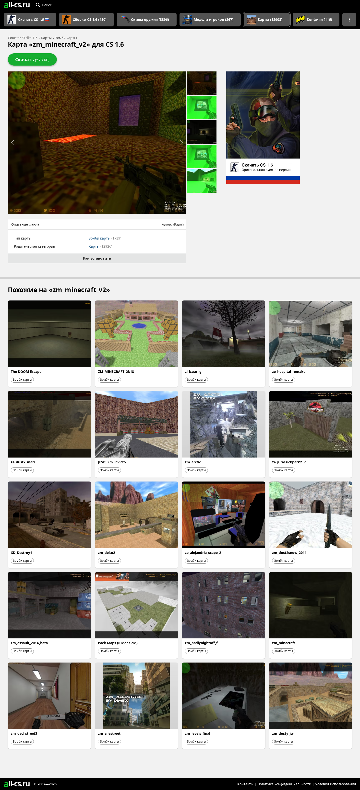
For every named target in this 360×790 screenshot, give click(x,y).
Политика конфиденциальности (284, 784)
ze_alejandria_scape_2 (203, 552)
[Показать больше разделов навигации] (349, 19)
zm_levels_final (197, 733)
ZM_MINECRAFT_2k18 (116, 371)
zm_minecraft (283, 643)
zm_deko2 (106, 552)
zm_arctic (193, 462)
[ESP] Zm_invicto (112, 462)
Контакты (245, 784)
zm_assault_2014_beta (29, 643)
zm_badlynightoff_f (201, 643)
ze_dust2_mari (23, 462)
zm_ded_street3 (24, 733)
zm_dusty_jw (283, 733)
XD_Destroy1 (21, 552)
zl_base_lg (193, 371)
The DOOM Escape (26, 371)
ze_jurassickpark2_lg (289, 462)
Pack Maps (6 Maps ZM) (118, 643)
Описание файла (25, 224)
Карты (100, 246)
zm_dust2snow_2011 (289, 552)
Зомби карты (105, 238)
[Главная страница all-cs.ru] (17, 5)
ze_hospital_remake (288, 371)
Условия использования (335, 784)
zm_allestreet (109, 733)
